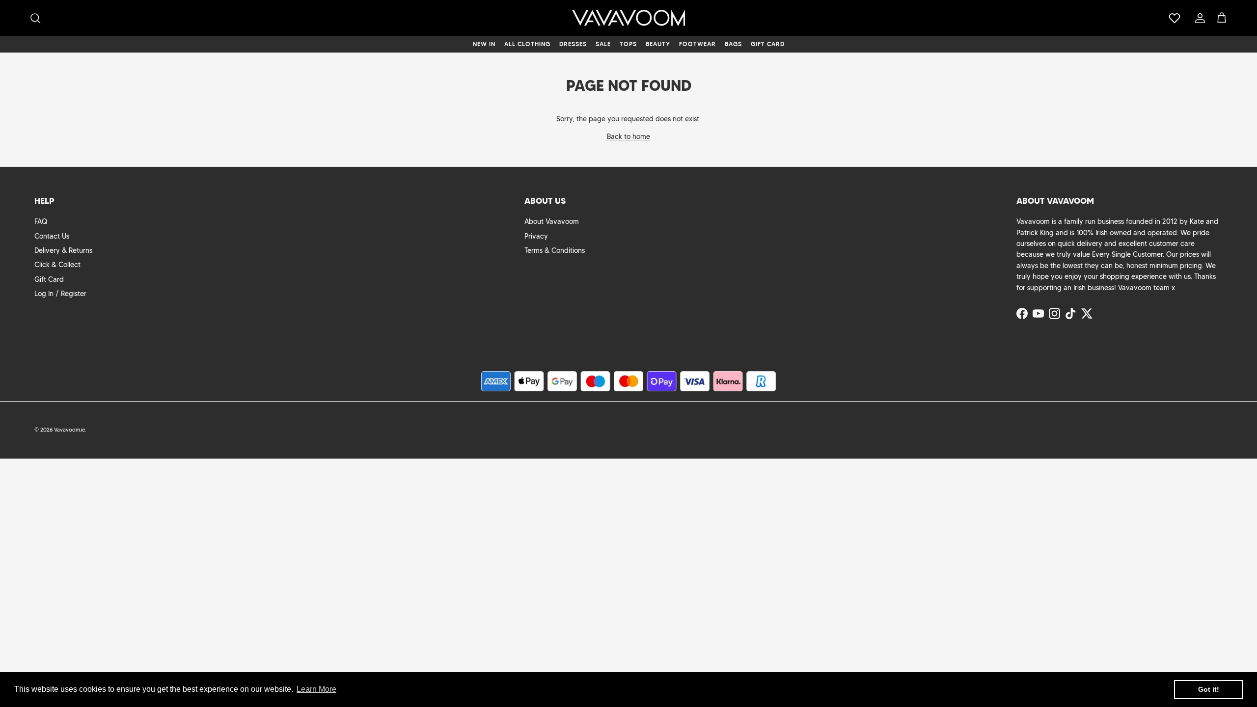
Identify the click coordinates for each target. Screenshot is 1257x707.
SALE (603, 44)
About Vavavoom (551, 221)
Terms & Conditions (554, 250)
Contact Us (51, 236)
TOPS (628, 44)
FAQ (40, 221)
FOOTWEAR (697, 44)
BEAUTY (658, 44)
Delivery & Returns (63, 250)
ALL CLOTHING (527, 44)
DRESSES (573, 44)
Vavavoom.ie (69, 429)
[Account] (1198, 18)
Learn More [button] (316, 689)
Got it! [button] (1208, 689)
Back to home (628, 136)
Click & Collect (57, 264)
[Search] (35, 18)
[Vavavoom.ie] (628, 18)
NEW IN (484, 44)
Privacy (536, 236)
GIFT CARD (768, 44)
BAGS (733, 44)
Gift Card (49, 279)
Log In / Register (60, 293)
